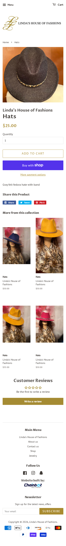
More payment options (33, 174)
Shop (33, 451)
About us (33, 441)
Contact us (33, 446)
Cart (60, 5)
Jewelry (33, 455)
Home (6, 42)
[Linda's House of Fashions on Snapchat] (41, 473)
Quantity (8, 134)
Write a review (33, 401)
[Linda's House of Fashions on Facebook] (25, 473)
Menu (10, 4)
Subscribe (51, 511)
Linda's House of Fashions (33, 437)
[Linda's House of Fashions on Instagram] (33, 473)
